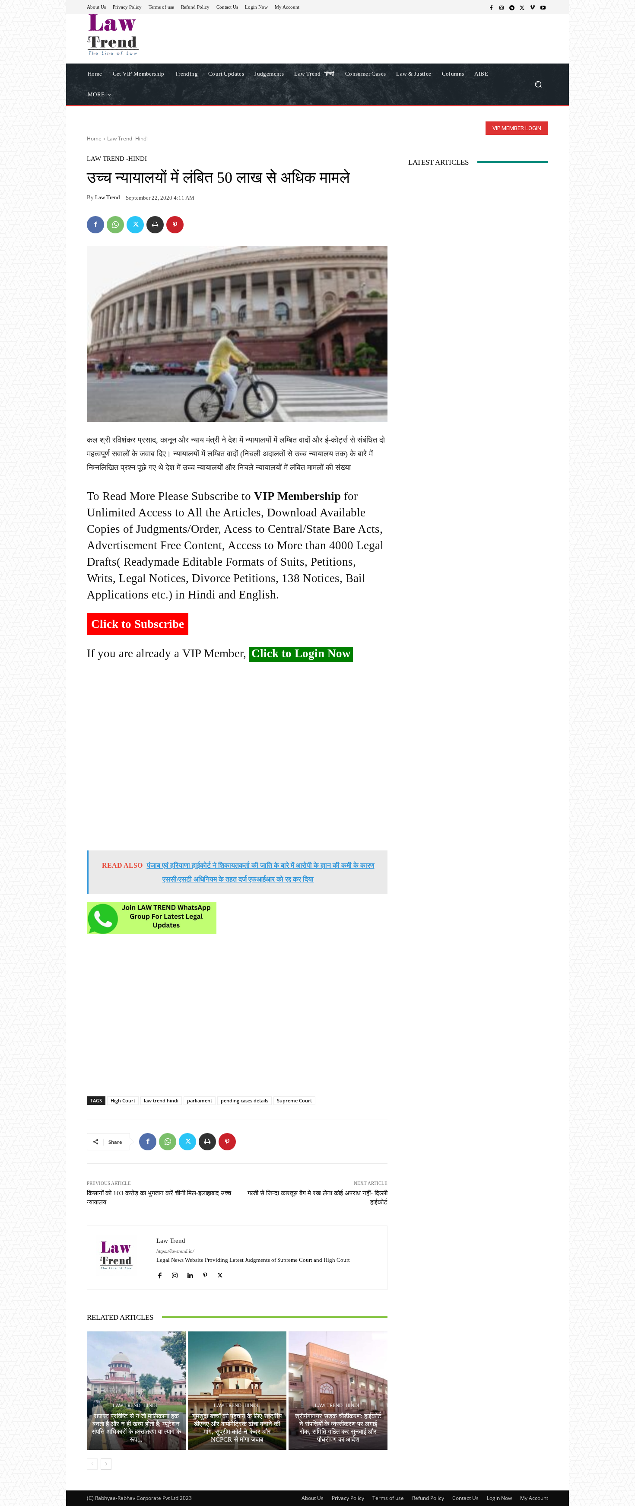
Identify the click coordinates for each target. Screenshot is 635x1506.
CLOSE (496, 54)
